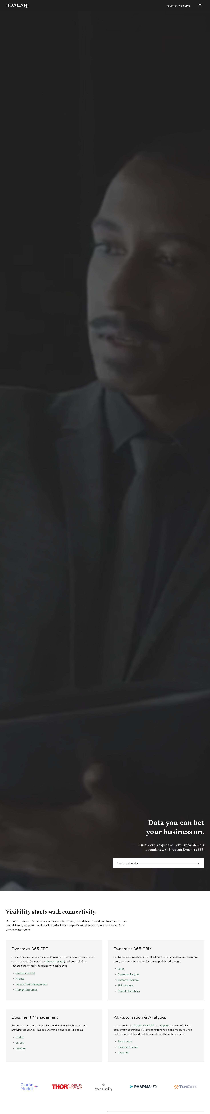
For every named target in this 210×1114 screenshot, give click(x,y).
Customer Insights (128, 974)
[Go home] (17, 6)
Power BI (123, 1052)
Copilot (164, 1025)
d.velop (20, 1037)
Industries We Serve (178, 5)
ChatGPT (148, 1025)
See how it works (127, 863)
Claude (138, 1025)
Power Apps (125, 1041)
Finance (20, 978)
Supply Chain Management (31, 984)
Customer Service (128, 980)
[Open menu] (200, 5)
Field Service (125, 985)
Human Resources (26, 989)
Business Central (25, 973)
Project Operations (129, 991)
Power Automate (128, 1047)
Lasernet (21, 1048)
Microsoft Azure (54, 961)
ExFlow (20, 1042)
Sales (121, 969)
